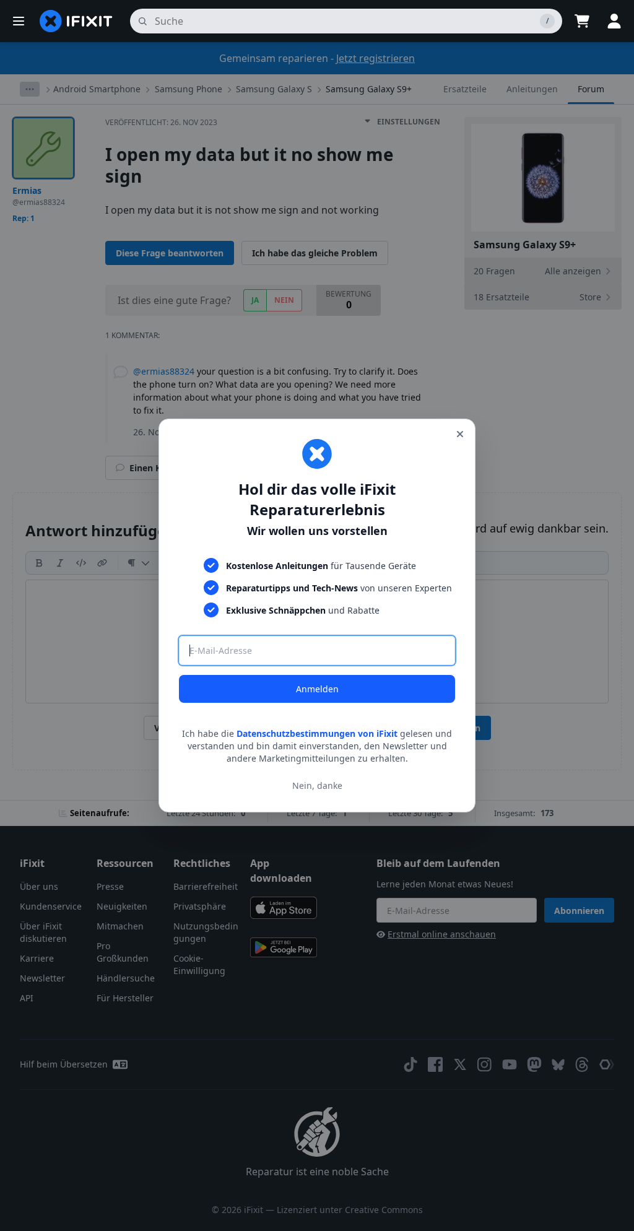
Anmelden (317, 689)
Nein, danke (317, 785)
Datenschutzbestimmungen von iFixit (317, 733)
